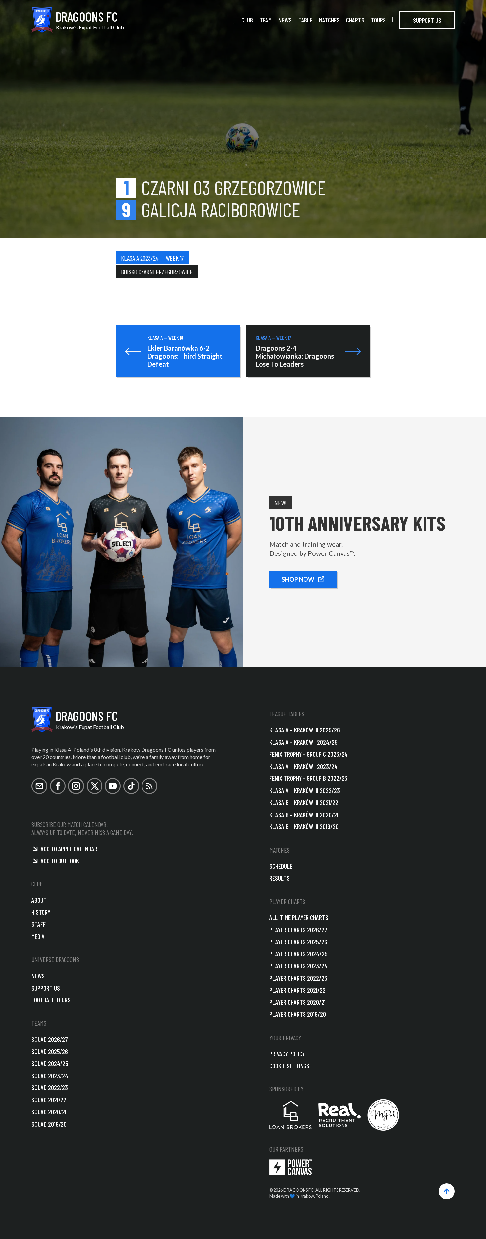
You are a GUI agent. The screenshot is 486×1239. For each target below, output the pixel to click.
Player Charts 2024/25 (298, 954)
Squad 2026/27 (49, 1039)
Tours (378, 20)
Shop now (298, 579)
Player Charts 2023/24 (298, 966)
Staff (38, 924)
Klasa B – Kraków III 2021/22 (303, 802)
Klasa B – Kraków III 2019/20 (304, 826)
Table (305, 20)
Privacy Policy (287, 1054)
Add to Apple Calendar (69, 849)
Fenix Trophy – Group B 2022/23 (308, 778)
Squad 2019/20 (49, 1124)
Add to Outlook (60, 860)
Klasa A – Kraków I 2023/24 (303, 766)
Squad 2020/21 (48, 1112)
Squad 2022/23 (49, 1087)
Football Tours (51, 1000)
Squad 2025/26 (49, 1051)
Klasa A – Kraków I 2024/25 (303, 742)
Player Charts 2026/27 (298, 930)
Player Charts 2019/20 (297, 1014)
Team (266, 20)
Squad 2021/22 (48, 1100)
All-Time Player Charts (298, 917)
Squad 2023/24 (49, 1076)
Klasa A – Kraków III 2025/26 (304, 730)
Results (279, 878)
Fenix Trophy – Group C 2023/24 (308, 754)
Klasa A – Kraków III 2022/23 (304, 790)
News (285, 20)
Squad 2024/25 (49, 1063)
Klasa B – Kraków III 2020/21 (303, 815)
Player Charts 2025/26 (298, 942)
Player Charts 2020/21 (297, 1002)
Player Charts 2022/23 (298, 978)
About (39, 900)
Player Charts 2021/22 (297, 990)
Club (247, 20)
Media (38, 936)
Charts (355, 20)
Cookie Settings (289, 1066)
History (40, 912)
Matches (329, 20)
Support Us (427, 20)
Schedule (280, 866)
